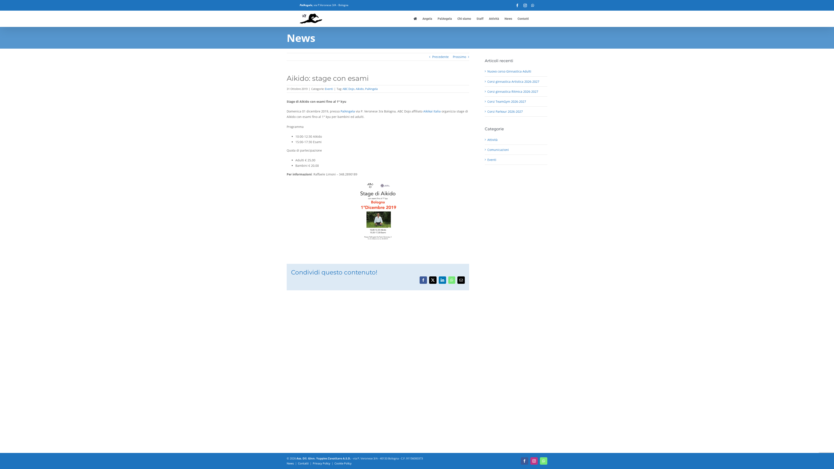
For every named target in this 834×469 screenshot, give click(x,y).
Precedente (440, 57)
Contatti (303, 463)
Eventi (329, 89)
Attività (492, 140)
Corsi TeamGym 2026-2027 (506, 101)
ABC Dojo (348, 89)
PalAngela (371, 89)
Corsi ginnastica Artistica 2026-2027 (513, 81)
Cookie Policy (343, 463)
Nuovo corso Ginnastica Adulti (509, 71)
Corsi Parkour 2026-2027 (505, 111)
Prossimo (459, 57)
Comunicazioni (498, 150)
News (290, 463)
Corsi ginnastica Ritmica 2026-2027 (512, 91)
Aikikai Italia (432, 111)
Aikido (360, 89)
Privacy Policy (321, 463)
